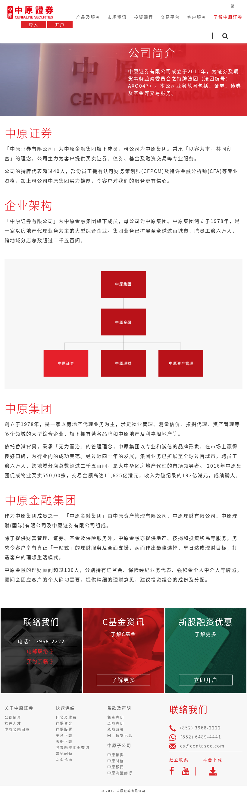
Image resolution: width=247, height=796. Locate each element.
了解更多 (123, 680)
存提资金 (64, 723)
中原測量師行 (120, 773)
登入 (33, 25)
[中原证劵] (30, 11)
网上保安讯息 (120, 735)
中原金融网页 (17, 729)
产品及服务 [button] (88, 17)
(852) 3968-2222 (200, 728)
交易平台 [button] (170, 17)
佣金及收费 (66, 717)
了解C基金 (123, 634)
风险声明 (115, 723)
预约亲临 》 (41, 661)
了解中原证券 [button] (228, 17)
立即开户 (206, 680)
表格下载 (64, 741)
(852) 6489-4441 (200, 737)
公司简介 (13, 717)
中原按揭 (115, 754)
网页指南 (64, 759)
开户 (60, 25)
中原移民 (115, 766)
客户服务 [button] (196, 17)
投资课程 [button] (143, 17)
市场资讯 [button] (117, 17)
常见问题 (64, 753)
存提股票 (64, 729)
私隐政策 (115, 729)
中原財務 (115, 760)
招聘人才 (13, 723)
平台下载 (64, 735)
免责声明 (115, 717)
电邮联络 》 (41, 651)
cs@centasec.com (202, 746)
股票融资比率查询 (72, 747)
